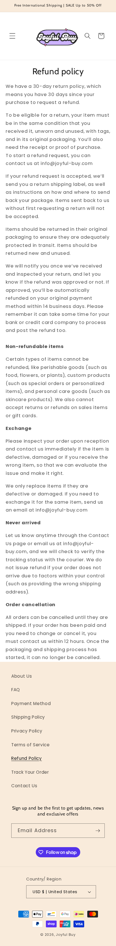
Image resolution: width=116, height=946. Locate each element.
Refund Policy (26, 758)
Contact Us (24, 786)
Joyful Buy (66, 934)
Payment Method (31, 703)
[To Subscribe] (97, 830)
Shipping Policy (28, 717)
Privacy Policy (26, 731)
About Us (21, 676)
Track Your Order (30, 772)
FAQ (15, 690)
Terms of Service (30, 745)
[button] (12, 36)
